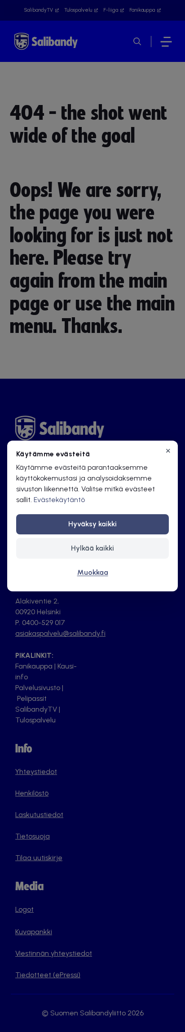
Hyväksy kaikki (92, 524)
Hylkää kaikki (92, 548)
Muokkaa (92, 572)
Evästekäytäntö (59, 499)
